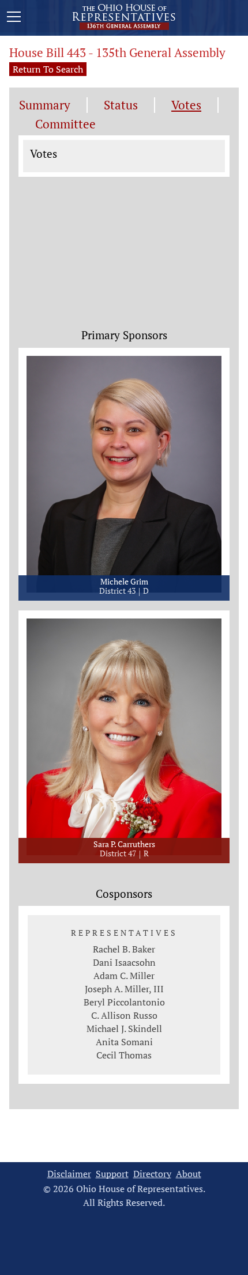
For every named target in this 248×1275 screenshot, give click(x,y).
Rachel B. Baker (124, 949)
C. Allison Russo (124, 1015)
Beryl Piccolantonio (124, 1002)
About (188, 1174)
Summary (44, 105)
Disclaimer (69, 1174)
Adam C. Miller (124, 975)
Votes (186, 105)
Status (121, 105)
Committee (65, 124)
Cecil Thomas (124, 1055)
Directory (152, 1174)
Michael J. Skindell (124, 1028)
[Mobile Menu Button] (14, 18)
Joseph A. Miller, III (124, 989)
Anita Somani (124, 1042)
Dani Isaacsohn (124, 962)
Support (112, 1174)
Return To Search (48, 69)
